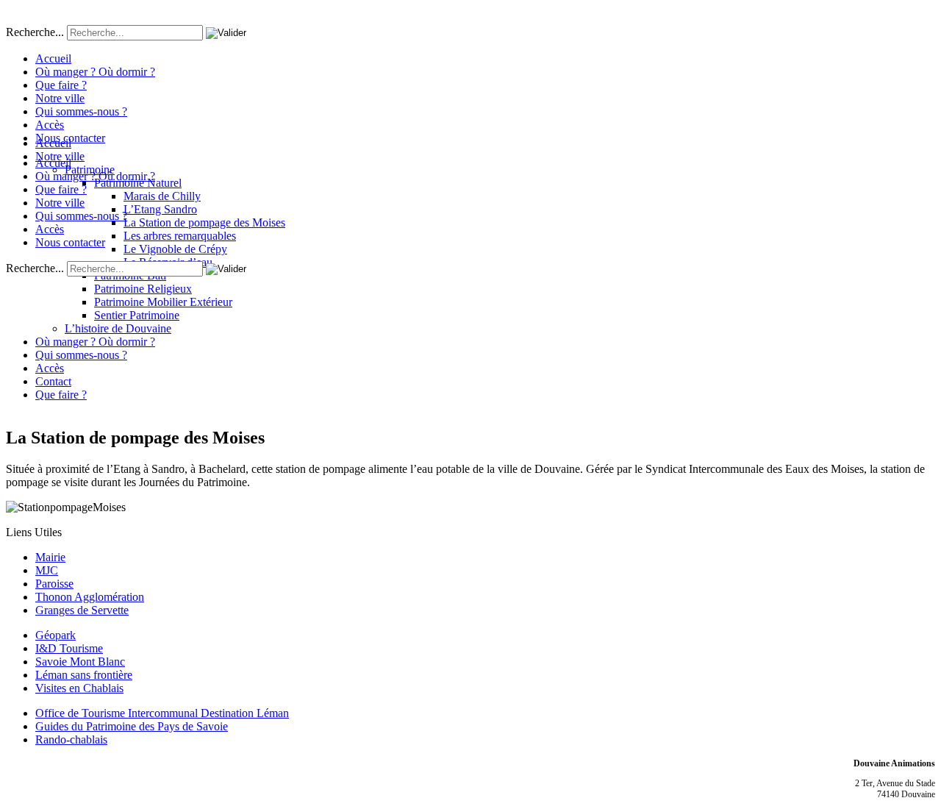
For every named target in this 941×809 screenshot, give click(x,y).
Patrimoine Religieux (143, 288)
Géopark (55, 635)
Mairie (50, 557)
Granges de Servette (82, 610)
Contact (53, 381)
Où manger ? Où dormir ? (95, 71)
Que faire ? (61, 85)
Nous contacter (70, 138)
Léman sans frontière (83, 675)
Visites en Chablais (79, 688)
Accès (49, 124)
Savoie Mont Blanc (80, 661)
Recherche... (35, 32)
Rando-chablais (71, 739)
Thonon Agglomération (89, 597)
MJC (46, 570)
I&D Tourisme (69, 648)
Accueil (53, 58)
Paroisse (54, 583)
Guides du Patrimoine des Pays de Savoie (131, 726)
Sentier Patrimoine (136, 315)
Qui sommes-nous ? (81, 111)
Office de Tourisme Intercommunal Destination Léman (162, 713)
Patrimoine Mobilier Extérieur (163, 302)
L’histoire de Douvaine (118, 328)
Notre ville (60, 98)
